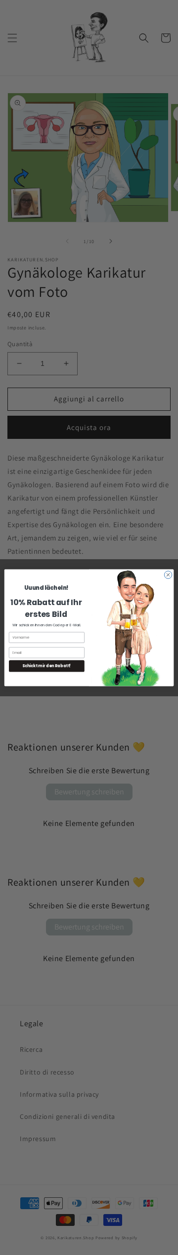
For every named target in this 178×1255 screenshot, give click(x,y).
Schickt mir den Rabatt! (46, 666)
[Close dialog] (168, 574)
